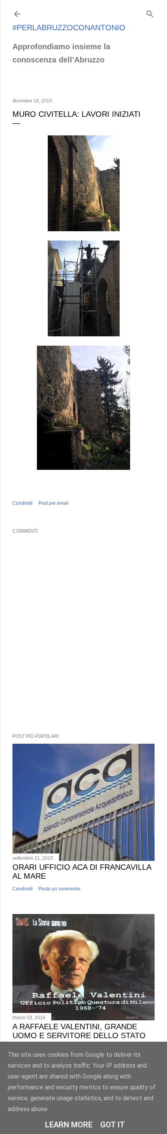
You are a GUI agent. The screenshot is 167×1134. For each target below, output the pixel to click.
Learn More (68, 1124)
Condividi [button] (22, 503)
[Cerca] (150, 12)
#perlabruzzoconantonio (68, 27)
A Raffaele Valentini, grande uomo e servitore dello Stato (79, 1031)
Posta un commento (59, 889)
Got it (112, 1124)
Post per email (53, 503)
